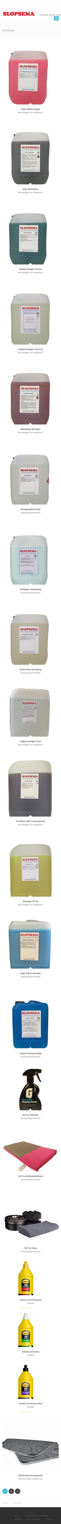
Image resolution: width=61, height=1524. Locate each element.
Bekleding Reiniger (30, 429)
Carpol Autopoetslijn (30, 1053)
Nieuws (18, 1519)
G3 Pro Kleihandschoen (30, 1176)
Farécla (30, 1303)
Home (17, 1515)
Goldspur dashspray (30, 589)
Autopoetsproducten (30, 512)
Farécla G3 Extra (30, 1351)
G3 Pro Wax (30, 1248)
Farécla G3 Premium (30, 1299)
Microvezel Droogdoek (30, 1475)
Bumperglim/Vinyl (30, 509)
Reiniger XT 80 (30, 901)
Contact (49, 1519)
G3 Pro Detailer (30, 1114)
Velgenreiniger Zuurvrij (30, 349)
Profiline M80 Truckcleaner (30, 821)
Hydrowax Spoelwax (31, 669)
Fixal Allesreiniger (30, 109)
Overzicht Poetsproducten (36, 1515)
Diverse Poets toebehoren (30, 1478)
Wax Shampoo (30, 188)
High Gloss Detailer (30, 973)
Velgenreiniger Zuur (30, 741)
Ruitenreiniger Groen (30, 269)
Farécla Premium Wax (30, 1403)
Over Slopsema (33, 1519)
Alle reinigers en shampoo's (30, 112)
